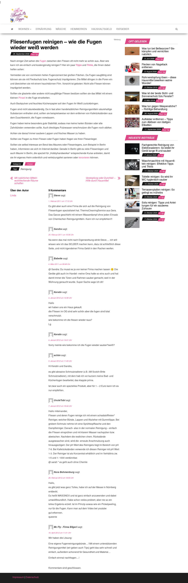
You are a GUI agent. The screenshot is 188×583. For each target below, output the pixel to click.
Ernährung (43, 29)
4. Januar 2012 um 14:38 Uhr (60, 298)
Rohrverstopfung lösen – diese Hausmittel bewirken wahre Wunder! (159, 80)
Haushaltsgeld (101, 29)
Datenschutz (32, 577)
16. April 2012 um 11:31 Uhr (59, 532)
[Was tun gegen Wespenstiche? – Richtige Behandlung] (132, 109)
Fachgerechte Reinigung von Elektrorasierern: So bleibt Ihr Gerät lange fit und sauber (158, 147)
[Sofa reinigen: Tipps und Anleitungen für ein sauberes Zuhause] (132, 206)
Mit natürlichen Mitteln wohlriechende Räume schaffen (26, 181)
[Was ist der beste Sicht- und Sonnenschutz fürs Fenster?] (132, 96)
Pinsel (22, 97)
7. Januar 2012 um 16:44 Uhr (60, 406)
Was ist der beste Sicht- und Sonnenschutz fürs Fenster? (157, 94)
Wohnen (24, 29)
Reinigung (26, 169)
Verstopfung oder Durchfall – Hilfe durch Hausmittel (100, 179)
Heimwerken (78, 29)
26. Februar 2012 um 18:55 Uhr (61, 477)
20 (160, 88)
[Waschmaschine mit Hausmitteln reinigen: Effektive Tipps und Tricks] (132, 164)
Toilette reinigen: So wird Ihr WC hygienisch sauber (157, 178)
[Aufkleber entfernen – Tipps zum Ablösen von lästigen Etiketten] (132, 122)
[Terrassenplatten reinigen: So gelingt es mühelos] (132, 193)
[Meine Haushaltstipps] (12, 29)
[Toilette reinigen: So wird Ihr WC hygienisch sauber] (132, 180)
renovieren (84, 157)
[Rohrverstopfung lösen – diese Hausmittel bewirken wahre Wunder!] (132, 80)
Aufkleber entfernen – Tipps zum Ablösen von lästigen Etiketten (157, 122)
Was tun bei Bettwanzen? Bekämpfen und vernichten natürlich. (158, 51)
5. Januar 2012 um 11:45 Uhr (60, 361)
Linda (13, 195)
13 (158, 101)
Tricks (90, 65)
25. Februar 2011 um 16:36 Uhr (61, 234)
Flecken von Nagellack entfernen (154, 65)
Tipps (79, 65)
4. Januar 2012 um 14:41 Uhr (60, 340)
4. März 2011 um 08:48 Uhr (59, 264)
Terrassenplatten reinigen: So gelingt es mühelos (158, 190)
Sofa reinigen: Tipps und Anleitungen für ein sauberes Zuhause (159, 205)
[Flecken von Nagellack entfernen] (132, 67)
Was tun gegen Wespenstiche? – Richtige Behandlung (159, 107)
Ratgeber (122, 29)
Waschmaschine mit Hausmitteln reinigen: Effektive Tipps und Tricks (158, 163)
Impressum (18, 577)
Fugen (43, 61)
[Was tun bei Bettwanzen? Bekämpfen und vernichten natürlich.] (132, 50)
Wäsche (61, 29)
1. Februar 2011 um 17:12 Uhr (60, 201)
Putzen (30, 164)
